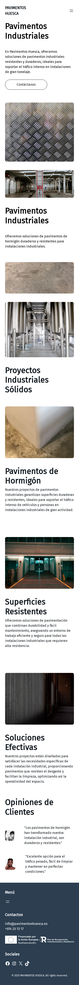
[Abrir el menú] (71, 10)
